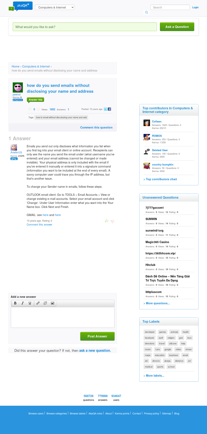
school (171, 366)
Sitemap (166, 413)
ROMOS (157, 136)
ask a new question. (95, 350)
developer (150, 331)
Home (15, 66)
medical (148, 366)
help (183, 343)
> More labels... (154, 375)
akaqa (167, 360)
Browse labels (78, 413)
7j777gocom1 (155, 207)
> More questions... (157, 303)
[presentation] (15, 303)
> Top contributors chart (160, 179)
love (189, 337)
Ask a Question (177, 26)
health (186, 331)
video (178, 349)
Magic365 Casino (157, 242)
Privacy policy (151, 413)
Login (195, 7)
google (168, 349)
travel (162, 343)
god (181, 337)
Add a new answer (23, 297)
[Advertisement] (82, 52)
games (162, 331)
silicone (172, 343)
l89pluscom (154, 292)
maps (147, 355)
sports (160, 366)
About (108, 413)
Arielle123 (16, 152)
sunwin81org (155, 230)
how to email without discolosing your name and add (61, 117)
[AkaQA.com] (20, 6)
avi (189, 360)
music (148, 349)
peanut (17, 94)
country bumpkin (162, 164)
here (46, 215)
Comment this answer (39, 224)
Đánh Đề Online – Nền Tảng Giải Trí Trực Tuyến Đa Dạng (168, 278)
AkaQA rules (95, 413)
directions (149, 343)
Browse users (36, 413)
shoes (189, 349)
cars (157, 349)
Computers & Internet (36, 66)
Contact (136, 413)
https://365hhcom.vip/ (161, 253)
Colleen (157, 121)
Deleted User (160, 150)
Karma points (122, 413)
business (173, 355)
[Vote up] (30, 109)
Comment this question (96, 127)
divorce (156, 360)
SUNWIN (151, 219)
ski (146, 360)
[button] (15, 303)
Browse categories (56, 413)
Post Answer (97, 336)
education (160, 355)
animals (174, 331)
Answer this (35, 99)
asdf (161, 337)
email (185, 355)
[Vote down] (38, 109)
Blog (176, 413)
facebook (149, 337)
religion (171, 337)
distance (179, 360)
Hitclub (150, 265)
